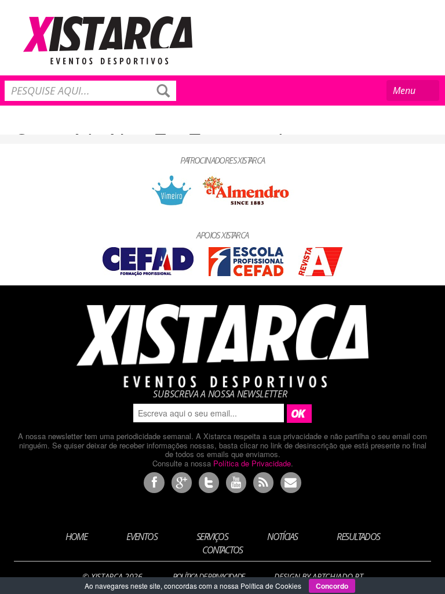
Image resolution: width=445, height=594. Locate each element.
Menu (413, 93)
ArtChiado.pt (337, 576)
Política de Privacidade (252, 463)
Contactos (222, 549)
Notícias (282, 536)
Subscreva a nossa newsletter (220, 393)
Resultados (358, 536)
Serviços (212, 536)
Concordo (332, 586)
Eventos (141, 536)
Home (76, 536)
